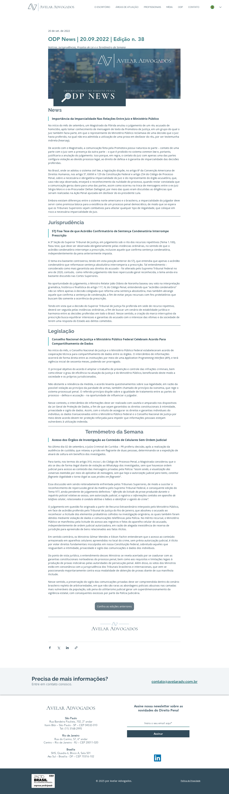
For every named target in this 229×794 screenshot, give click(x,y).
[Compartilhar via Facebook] (50, 647)
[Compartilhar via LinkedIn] (67, 647)
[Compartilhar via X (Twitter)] (58, 647)
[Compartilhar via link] (76, 647)
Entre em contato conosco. (52, 684)
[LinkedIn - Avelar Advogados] (157, 757)
